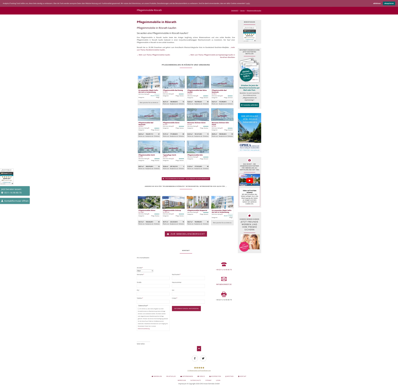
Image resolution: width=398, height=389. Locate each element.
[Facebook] (195, 358)
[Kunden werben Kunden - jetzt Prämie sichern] (249, 243)
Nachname (176, 274)
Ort (173, 290)
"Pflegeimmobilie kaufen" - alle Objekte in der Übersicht (186, 179)
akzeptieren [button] (389, 3)
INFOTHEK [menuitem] (230, 376)
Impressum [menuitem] (182, 380)
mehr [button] (248, 3)
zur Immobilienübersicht (187, 233)
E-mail (149, 346)
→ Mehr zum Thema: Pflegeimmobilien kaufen (153, 55)
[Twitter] (203, 358)
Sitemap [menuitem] (208, 380)
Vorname (140, 274)
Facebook (137, 346)
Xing (146, 346)
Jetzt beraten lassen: (11, 191)
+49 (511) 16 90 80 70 (224, 270)
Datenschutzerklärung (144, 328)
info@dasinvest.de (224, 284)
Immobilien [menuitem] (157, 376)
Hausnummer (176, 282)
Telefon (140, 298)
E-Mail (175, 298)
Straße (139, 282)
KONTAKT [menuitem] (243, 376)
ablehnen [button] (377, 3)
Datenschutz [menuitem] (196, 380)
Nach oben (199, 348)
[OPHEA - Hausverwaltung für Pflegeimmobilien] (249, 133)
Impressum (182, 384)
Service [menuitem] (202, 376)
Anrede (140, 268)
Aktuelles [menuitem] (172, 376)
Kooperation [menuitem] (216, 376)
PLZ (138, 290)
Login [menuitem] (218, 380)
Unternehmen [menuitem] (187, 376)
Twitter (140, 346)
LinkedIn (143, 346)
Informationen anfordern (186, 308)
